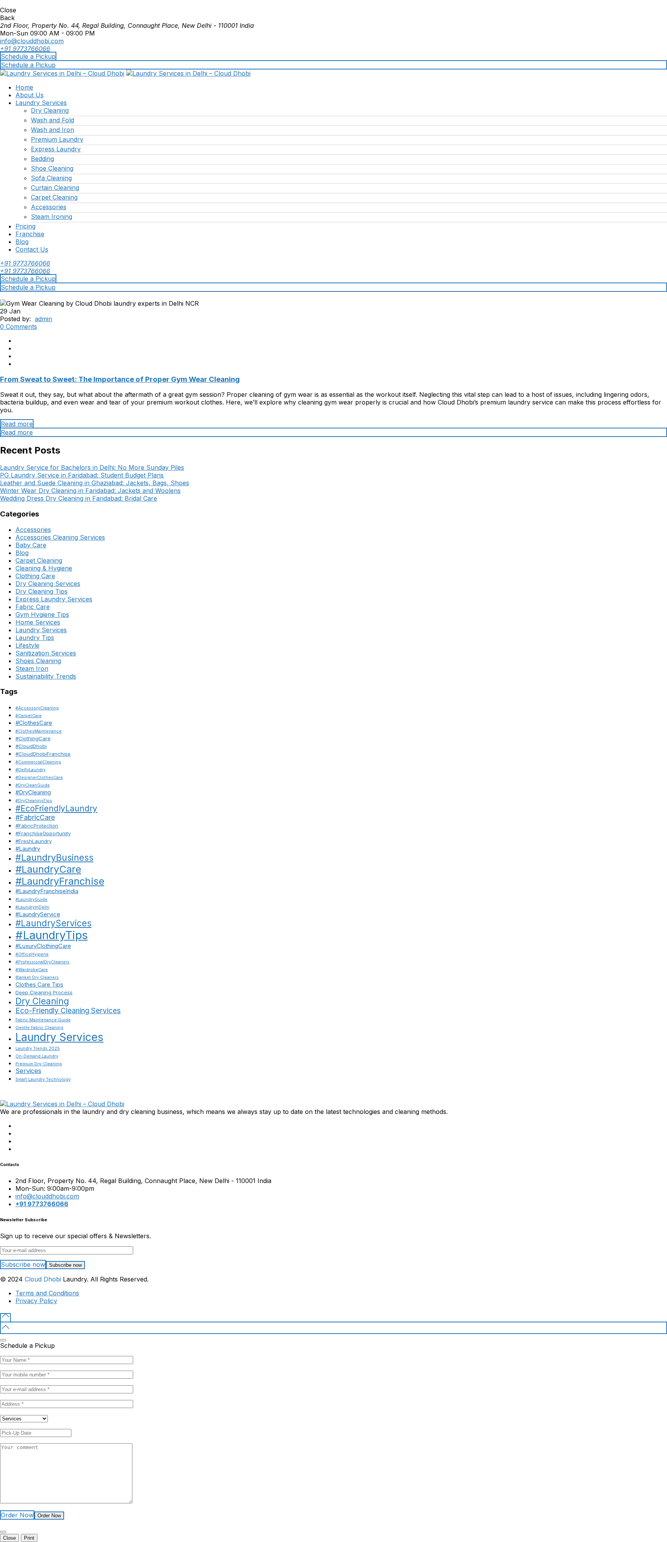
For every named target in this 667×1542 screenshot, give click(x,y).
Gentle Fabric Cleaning (39, 1027)
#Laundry (27, 848)
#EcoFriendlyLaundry (56, 808)
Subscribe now (65, 1265)
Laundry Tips (34, 638)
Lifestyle (27, 645)
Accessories (48, 207)
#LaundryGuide (31, 899)
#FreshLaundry (33, 841)
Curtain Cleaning (55, 187)
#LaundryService (37, 914)
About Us (29, 95)
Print (29, 1538)
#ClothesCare (33, 722)
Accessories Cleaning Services (60, 537)
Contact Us (31, 249)
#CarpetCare (28, 715)
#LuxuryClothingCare (43, 946)
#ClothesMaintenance (38, 731)
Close (9, 1538)
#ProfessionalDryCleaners (42, 962)
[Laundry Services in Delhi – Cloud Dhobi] (62, 73)
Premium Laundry (57, 139)
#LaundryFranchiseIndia (46, 891)
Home (24, 87)
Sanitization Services (45, 653)
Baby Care (30, 545)
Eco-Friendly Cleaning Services (68, 1010)
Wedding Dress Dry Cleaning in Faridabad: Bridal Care (78, 498)
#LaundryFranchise (59, 881)
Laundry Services (41, 103)
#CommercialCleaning (38, 762)
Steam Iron (31, 668)
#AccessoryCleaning (37, 708)
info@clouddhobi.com (32, 41)
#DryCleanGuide (32, 785)
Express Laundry (56, 149)
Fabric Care (32, 607)
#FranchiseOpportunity (43, 833)
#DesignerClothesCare (39, 777)
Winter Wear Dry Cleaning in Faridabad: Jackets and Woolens (90, 490)
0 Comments (18, 326)
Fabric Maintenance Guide (43, 1019)
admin (43, 319)
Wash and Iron (52, 130)
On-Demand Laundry (36, 1056)
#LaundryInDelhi (32, 907)
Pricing (25, 226)
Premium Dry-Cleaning (38, 1063)
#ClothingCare (33, 738)
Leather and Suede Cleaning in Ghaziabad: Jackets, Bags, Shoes (94, 483)
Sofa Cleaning (51, 178)
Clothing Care (35, 576)
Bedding (42, 158)
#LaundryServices (53, 923)
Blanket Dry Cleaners (37, 977)
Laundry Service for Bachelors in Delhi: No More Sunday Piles (92, 467)
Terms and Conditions (47, 1293)
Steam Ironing (51, 216)
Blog (22, 241)
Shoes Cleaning (38, 661)
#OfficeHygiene (32, 954)
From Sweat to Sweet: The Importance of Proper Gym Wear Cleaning (120, 379)
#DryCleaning (33, 792)
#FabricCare (35, 817)
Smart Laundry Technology (43, 1079)
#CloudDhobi (31, 746)
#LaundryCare (48, 869)
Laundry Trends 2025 (37, 1048)
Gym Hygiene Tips (42, 614)
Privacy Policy (36, 1301)
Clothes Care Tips (39, 984)
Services (28, 1071)
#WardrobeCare (31, 969)
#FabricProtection (36, 826)
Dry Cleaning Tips (41, 591)
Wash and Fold (52, 120)
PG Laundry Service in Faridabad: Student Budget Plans (82, 475)
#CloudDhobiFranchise (43, 754)
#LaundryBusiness (54, 857)
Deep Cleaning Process (44, 992)
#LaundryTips (51, 935)
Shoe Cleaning (52, 168)
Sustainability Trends (45, 676)
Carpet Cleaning (54, 197)
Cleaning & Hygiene (43, 568)
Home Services (37, 622)
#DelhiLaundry (30, 769)
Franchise (29, 234)
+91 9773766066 (25, 48)
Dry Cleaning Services (47, 583)
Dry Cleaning (50, 110)
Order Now (49, 1515)
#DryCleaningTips (33, 800)
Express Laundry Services (53, 599)
